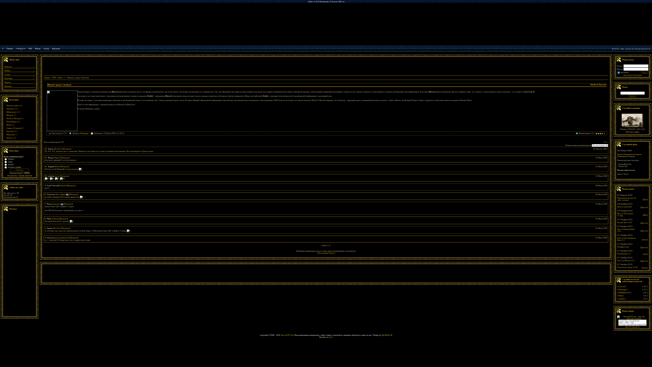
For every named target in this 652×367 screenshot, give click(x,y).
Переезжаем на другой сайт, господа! (626, 199)
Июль (60, 78)
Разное (9, 138)
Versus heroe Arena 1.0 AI (627, 267)
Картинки (56, 49)
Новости (8, 67)
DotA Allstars (11, 122)
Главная (10, 49)
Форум (7, 82)
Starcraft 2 (10, 131)
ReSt (57, 166)
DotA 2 (9, 125)
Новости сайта (12, 105)
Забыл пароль (627, 75)
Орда (10, 162)
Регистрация (323, 253)
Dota (645, 199)
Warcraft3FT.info (287, 335)
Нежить (11, 159)
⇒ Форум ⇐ (21, 49)
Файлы (37, 49)
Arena (644, 240)
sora (57, 176)
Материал (67, 149)
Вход (332, 253)
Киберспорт (11, 112)
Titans (55, 219)
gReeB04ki (386, 335)
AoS (645, 254)
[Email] (67, 194)
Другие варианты (632, 327)
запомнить (624, 72)
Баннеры (8, 86)
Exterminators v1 (624, 254)
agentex (56, 204)
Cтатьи (46, 49)
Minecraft (10, 135)
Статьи (7, 74)
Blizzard (9, 115)
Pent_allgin (60, 194)
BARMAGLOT (624, 293)
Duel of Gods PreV (624, 207)
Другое (644, 207)
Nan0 (63, 186)
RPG (645, 215)
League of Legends (14, 128)
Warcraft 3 (10, 109)
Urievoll (621, 286)
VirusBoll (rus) (623, 247)
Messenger (84, 133)
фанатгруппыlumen (60, 238)
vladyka (621, 299)
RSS (30, 49)
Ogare (57, 158)
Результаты (12, 176)
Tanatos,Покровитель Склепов (629, 154)
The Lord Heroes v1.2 (626, 260)
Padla (620, 296)
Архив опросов (25, 176)
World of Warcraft (13, 118)
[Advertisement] (19, 264)
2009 (54, 78)
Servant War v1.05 (624, 222)
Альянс (11, 164)
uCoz (331, 337)
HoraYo (58, 149)
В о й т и (615, 49)
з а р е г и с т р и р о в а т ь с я (637, 49)
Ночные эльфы (14, 167)
